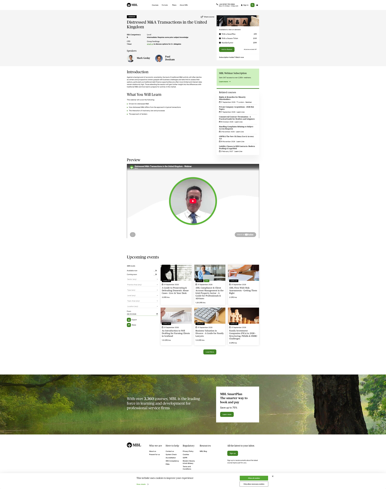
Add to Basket (226, 49)
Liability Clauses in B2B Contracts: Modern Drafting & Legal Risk (237, 147)
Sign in (245, 5)
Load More (210, 352)
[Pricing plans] (220, 34)
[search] (252, 5)
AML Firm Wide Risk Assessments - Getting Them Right (243, 268)
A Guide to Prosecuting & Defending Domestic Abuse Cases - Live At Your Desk (176, 269)
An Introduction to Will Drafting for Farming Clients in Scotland (176, 311)
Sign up (233, 453)
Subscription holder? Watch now (231, 57)
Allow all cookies (254, 478)
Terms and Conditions (187, 467)
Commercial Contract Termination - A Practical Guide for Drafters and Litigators (237, 118)
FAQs (168, 464)
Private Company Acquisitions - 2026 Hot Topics (236, 108)
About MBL (184, 5)
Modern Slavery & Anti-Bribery (189, 462)
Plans (174, 5)
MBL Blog (203, 451)
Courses (155, 5)
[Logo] (132, 5)
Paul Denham (170, 58)
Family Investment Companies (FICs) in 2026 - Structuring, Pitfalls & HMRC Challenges (243, 311)
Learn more (223, 81)
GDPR (185, 458)
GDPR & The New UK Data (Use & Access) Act (236, 137)
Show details (141, 484)
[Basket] (257, 5)
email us (150, 44)
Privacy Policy (188, 451)
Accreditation (171, 458)
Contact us (170, 451)
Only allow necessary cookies (254, 484)
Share (134, 325)
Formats (165, 5)
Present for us (154, 454)
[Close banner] (272, 476)
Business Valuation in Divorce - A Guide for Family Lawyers (209, 311)
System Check (171, 454)
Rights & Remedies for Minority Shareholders (232, 98)
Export (134, 320)
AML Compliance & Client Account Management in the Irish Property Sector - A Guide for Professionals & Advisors (209, 269)
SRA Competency (134, 35)
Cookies (186, 454)
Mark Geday (143, 58)
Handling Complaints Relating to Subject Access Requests (236, 128)
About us (152, 451)
